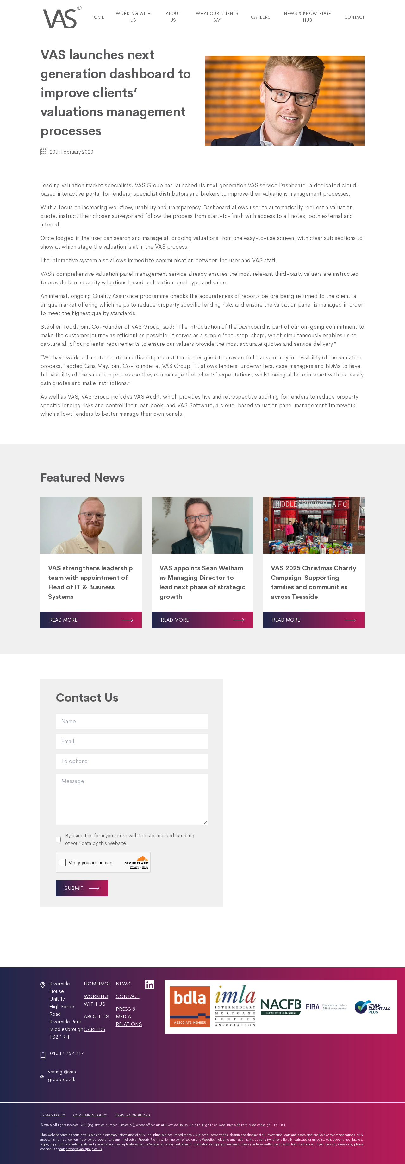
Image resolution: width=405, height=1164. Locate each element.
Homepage (97, 983)
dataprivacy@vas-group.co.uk (80, 1149)
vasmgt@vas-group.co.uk (63, 1075)
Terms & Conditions (132, 1115)
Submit (74, 888)
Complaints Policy (90, 1115)
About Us (96, 1016)
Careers (94, 1029)
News (123, 983)
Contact (128, 996)
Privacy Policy (52, 1115)
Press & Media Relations (129, 1017)
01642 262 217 (67, 1053)
